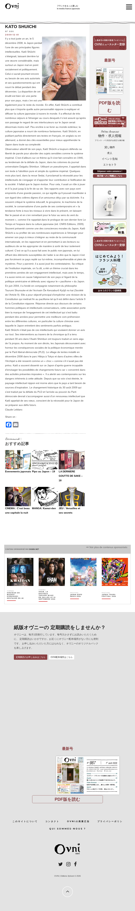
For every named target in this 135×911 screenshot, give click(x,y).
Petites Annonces (110, 135)
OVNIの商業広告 (78, 821)
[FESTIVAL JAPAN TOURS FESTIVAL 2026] (110, 601)
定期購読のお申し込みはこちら (30, 657)
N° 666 (9, 32)
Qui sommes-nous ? (67, 828)
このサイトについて (25, 821)
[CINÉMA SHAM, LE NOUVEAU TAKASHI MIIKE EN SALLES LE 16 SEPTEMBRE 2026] (47, 601)
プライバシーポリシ (110, 821)
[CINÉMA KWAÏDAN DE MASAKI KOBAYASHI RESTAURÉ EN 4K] (15, 601)
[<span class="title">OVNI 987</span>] (109, 81)
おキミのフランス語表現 (109, 290)
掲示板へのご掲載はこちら (109, 176)
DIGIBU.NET (34, 549)
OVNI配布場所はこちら (62, 657)
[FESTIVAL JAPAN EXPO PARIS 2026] (78, 601)
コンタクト (52, 821)
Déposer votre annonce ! (109, 171)
